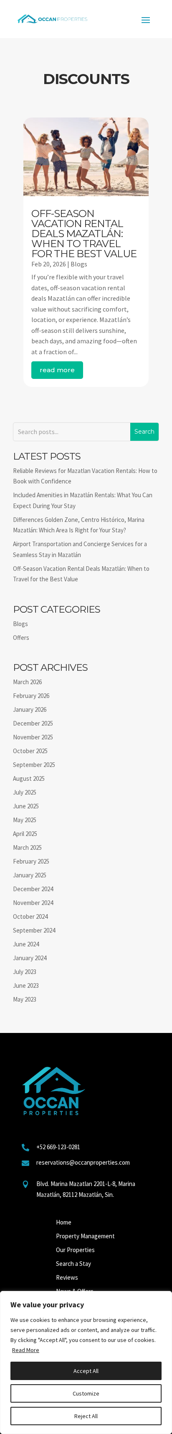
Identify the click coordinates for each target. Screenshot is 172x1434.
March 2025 (27, 847)
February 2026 (31, 696)
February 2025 (31, 861)
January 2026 (29, 709)
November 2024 (33, 903)
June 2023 (26, 985)
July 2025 (24, 792)
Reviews (67, 1277)
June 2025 (26, 806)
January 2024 (29, 958)
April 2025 (25, 834)
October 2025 (30, 751)
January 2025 (29, 875)
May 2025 (24, 820)
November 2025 (33, 737)
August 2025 (29, 778)
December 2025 (33, 723)
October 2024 (30, 916)
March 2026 (27, 682)
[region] (86, 1362)
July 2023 (24, 972)
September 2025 (34, 765)
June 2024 (26, 944)
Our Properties (75, 1250)
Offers (21, 638)
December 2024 (33, 889)
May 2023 (24, 999)
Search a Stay (73, 1264)
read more (57, 370)
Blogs (79, 264)
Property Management (85, 1236)
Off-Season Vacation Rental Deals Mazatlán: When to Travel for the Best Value (84, 233)
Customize (86, 1393)
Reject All (86, 1416)
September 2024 (34, 930)
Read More (25, 1350)
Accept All (86, 1371)
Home (63, 1222)
